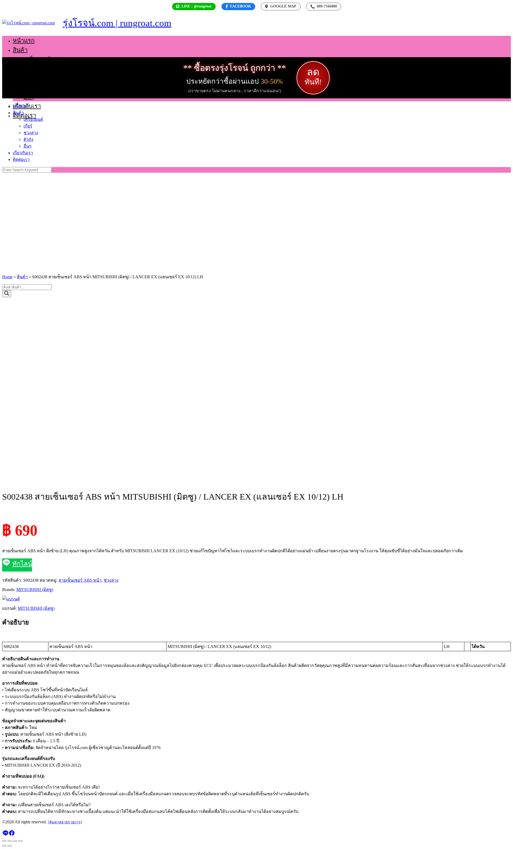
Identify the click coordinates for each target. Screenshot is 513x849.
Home (7, 277)
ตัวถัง (30, 87)
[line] (5, 834)
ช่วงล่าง (33, 78)
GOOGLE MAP (283, 6)
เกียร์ (30, 68)
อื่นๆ (29, 96)
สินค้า (20, 50)
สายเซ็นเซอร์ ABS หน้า (80, 580)
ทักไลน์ (22, 563)
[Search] (6, 293)
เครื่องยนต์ (37, 59)
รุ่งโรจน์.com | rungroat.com (117, 23)
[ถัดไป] (9, 846)
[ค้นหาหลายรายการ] (65, 822)
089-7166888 (323, 6)
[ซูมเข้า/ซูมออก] (4, 841)
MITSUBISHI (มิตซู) (34, 589)
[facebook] (12, 834)
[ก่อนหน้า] (4, 846)
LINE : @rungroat (196, 6)
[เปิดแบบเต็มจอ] (9, 841)
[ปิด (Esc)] (20, 841)
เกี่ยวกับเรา (23, 152)
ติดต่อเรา (24, 115)
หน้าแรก (23, 40)
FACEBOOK (240, 6)
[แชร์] (15, 841)
